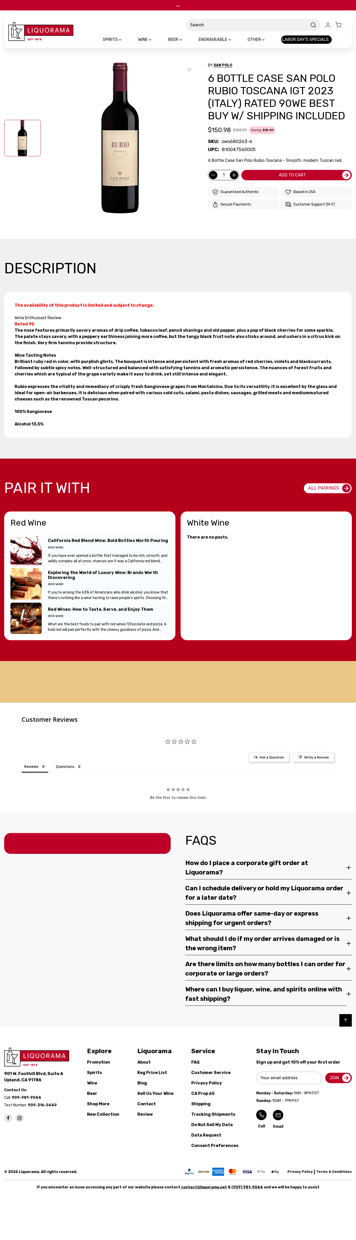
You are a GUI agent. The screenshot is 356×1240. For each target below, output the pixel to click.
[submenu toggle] (124, 39)
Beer (92, 1093)
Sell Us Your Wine (155, 1093)
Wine (92, 1083)
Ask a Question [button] (272, 757)
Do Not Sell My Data (212, 1124)
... (178, 5)
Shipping (201, 1103)
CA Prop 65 (202, 1093)
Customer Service (211, 1072)
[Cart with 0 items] (341, 25)
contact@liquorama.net (204, 1187)
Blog (142, 1083)
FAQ (195, 1062)
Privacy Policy (206, 1083)
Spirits (94, 1072)
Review (145, 1114)
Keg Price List (152, 1072)
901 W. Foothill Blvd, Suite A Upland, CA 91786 (34, 1076)
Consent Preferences (214, 1145)
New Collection (103, 1114)
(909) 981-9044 (247, 1187)
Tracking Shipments (213, 1114)
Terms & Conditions (334, 1172)
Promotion (98, 1062)
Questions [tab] (65, 766)
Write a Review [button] (316, 757)
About (144, 1062)
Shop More (98, 1103)
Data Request (206, 1135)
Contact (146, 1103)
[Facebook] (8, 1118)
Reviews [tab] (31, 766)
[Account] (328, 25)
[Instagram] (19, 1118)
